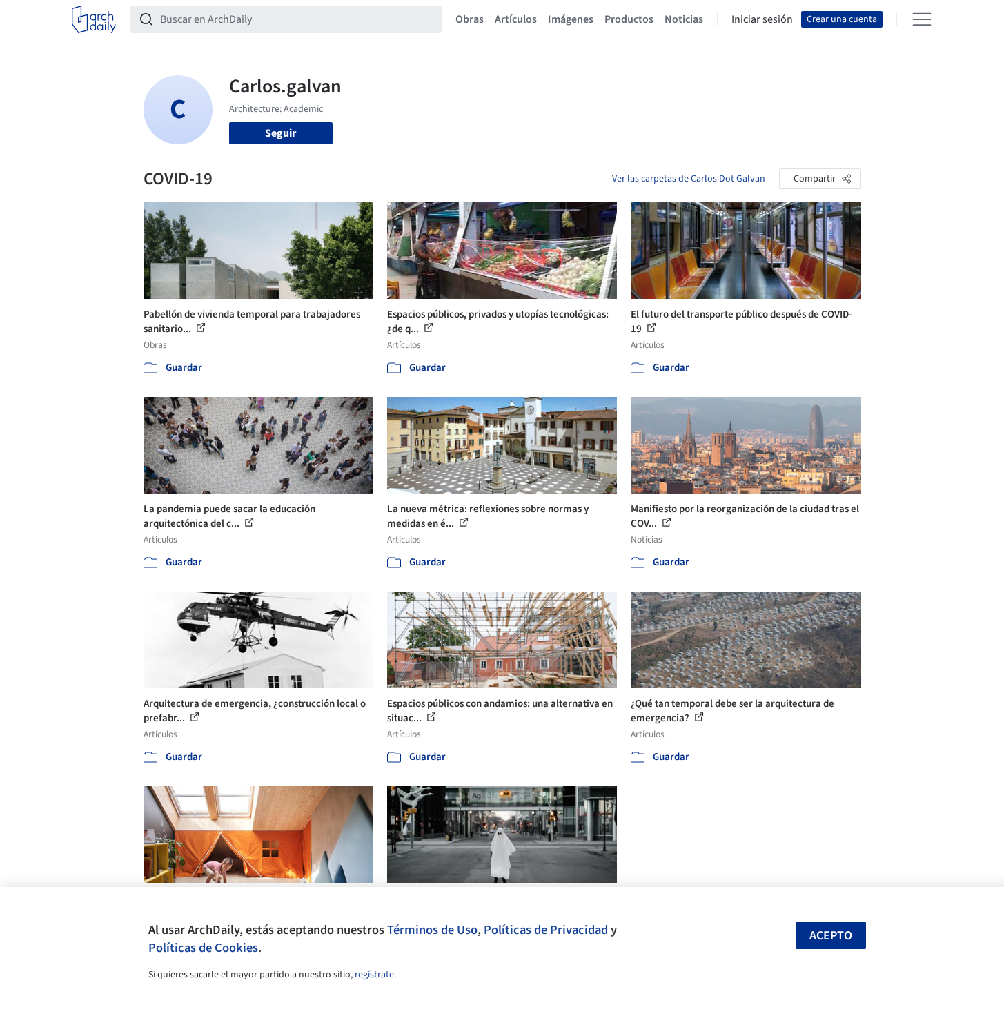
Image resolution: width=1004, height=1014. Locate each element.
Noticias (684, 19)
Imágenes (570, 19)
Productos (628, 19)
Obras (469, 19)
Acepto (830, 935)
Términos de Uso (432, 930)
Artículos (516, 19)
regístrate (374, 975)
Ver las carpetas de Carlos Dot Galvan (688, 179)
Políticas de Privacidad (546, 930)
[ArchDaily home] (94, 19)
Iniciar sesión (762, 19)
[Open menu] (922, 19)
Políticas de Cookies (203, 948)
